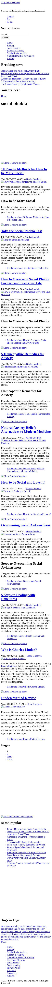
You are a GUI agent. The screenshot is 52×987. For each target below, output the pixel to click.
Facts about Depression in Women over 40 (26, 852)
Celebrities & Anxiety (17, 53)
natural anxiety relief (31, 931)
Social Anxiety (13, 48)
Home (10, 42)
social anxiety (34, 934)
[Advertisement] (26, 135)
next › (9, 756)
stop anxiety (13, 936)
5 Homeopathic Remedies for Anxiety (18, 81)
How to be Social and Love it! (23, 482)
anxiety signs (19, 929)
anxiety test (31, 929)
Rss (8, 19)
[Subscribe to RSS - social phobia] (17, 816)
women (32, 936)
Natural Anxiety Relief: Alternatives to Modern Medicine (26, 429)
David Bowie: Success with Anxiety (23, 855)
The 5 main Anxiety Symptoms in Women (20, 84)
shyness (23, 934)
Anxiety (10, 45)
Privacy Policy (13, 968)
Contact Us (12, 973)
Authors (10, 58)
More (3, 942)
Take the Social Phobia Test (21, 231)
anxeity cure (6, 926)
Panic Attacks (13, 962)
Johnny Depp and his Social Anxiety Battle (20, 71)
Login (9, 22)
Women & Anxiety (15, 50)
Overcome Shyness (16, 960)
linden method (14, 931)
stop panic (24, 936)
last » (9, 759)
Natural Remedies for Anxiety (20, 56)
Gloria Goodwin (33, 179)
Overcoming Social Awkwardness (25, 525)
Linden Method (8, 666)
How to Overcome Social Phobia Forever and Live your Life (25, 281)
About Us (11, 970)
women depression (9, 939)
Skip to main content (10, 2)
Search (4, 34)
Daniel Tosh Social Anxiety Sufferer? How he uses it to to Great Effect (28, 832)
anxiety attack (26, 926)
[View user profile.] (14, 163)
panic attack (14, 934)
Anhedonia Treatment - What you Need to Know (23, 78)
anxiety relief (7, 929)
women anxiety (44, 936)
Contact (10, 16)
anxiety (16, 926)
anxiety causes (39, 926)
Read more (27, 268)
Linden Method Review (18, 698)
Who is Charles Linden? (19, 650)
